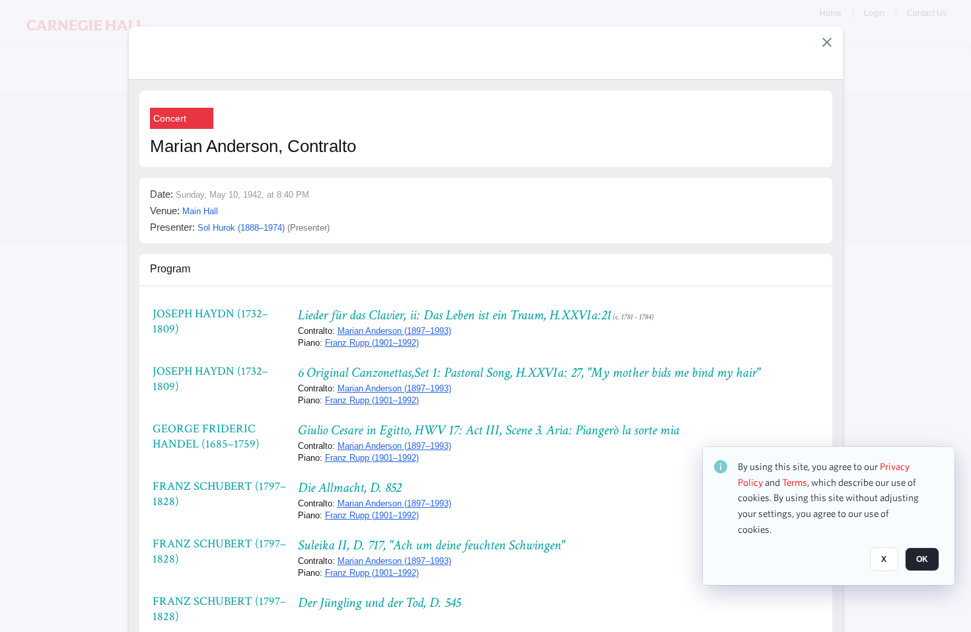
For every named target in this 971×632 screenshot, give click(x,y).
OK (922, 560)
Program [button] (170, 268)
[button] (827, 42)
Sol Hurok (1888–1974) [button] (241, 228)
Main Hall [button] (200, 211)
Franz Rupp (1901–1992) (372, 343)
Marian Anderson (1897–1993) (394, 331)
